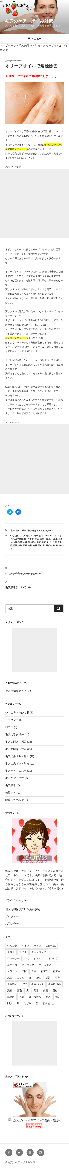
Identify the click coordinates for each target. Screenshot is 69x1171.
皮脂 (20, 545)
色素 (21, 996)
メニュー (36, 38)
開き (40, 545)
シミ (54, 536)
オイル (23, 952)
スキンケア (52, 958)
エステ (11, 952)
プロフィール (13, 916)
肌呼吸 (11, 996)
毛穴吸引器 (54, 984)
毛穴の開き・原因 (16, 741)
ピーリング (29, 539)
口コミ (9, 727)
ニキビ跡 (19, 539)
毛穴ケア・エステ (16, 770)
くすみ (22, 536)
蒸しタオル (35, 996)
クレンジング (38, 952)
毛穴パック (47, 542)
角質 (35, 545)
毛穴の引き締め (14, 734)
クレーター (46, 536)
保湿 (42, 539)
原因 (60, 539)
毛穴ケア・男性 (14, 777)
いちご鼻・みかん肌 (17, 712)
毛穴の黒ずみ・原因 (17, 756)
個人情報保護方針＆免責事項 (22, 909)
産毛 (60, 542)
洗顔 (55, 542)
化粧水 (55, 539)
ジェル (37, 958)
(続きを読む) (55, 888)
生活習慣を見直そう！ (18, 690)
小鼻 (25, 542)
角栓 (30, 545)
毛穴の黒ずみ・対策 (35, 530)
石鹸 (25, 545)
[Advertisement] (34, 203)
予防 (37, 539)
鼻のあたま (49, 1003)
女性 (15, 542)
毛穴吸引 (10, 785)
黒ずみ (49, 545)
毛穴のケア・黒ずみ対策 (29, 20)
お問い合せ (12, 923)
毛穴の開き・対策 (18, 530)
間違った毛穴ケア (16, 799)
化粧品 (48, 539)
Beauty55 (17, 61)
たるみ (29, 536)
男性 (15, 545)
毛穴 (39, 542)
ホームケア (45, 964)
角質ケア (49, 530)
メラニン (12, 971)
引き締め (32, 542)
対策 (20, 542)
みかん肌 (37, 536)
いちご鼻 (14, 536)
